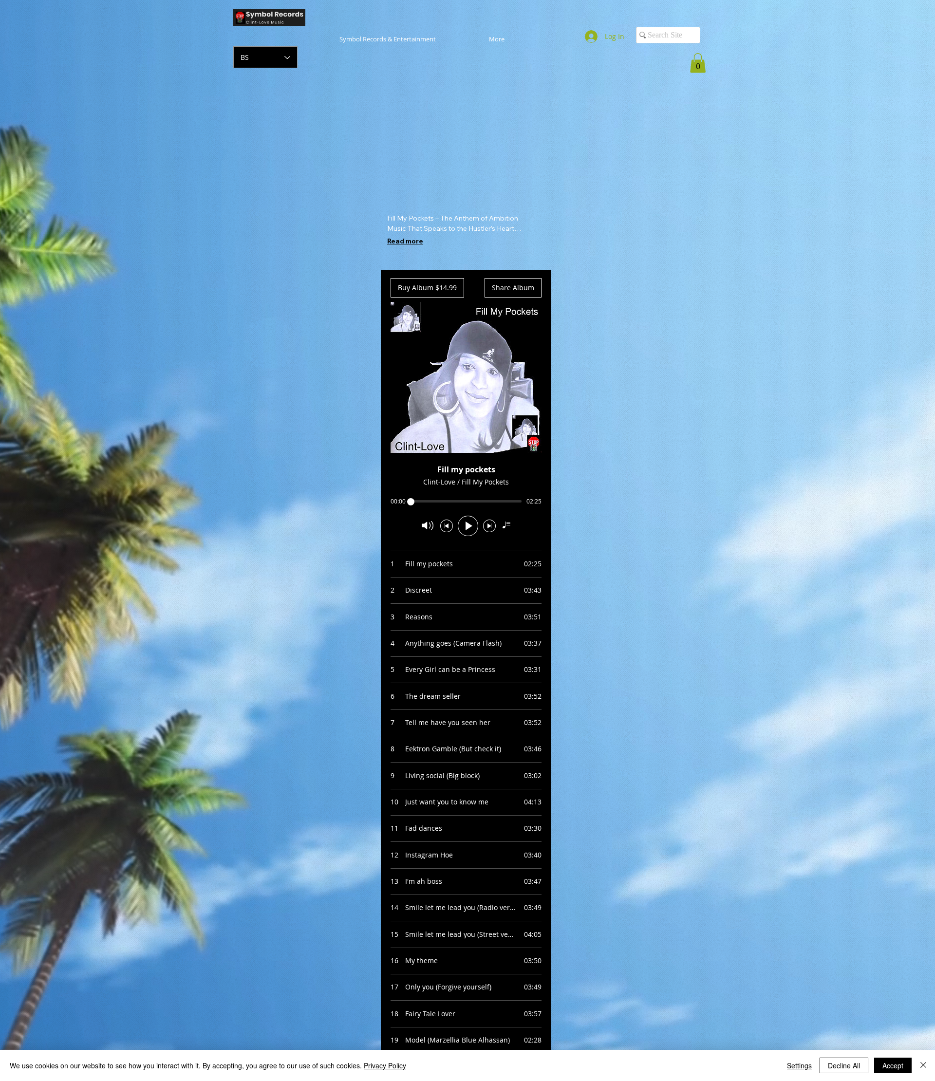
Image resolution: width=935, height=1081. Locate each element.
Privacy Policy (385, 1065)
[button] (698, 63)
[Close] (923, 1065)
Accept (892, 1065)
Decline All (844, 1065)
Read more (405, 241)
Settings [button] (799, 1065)
